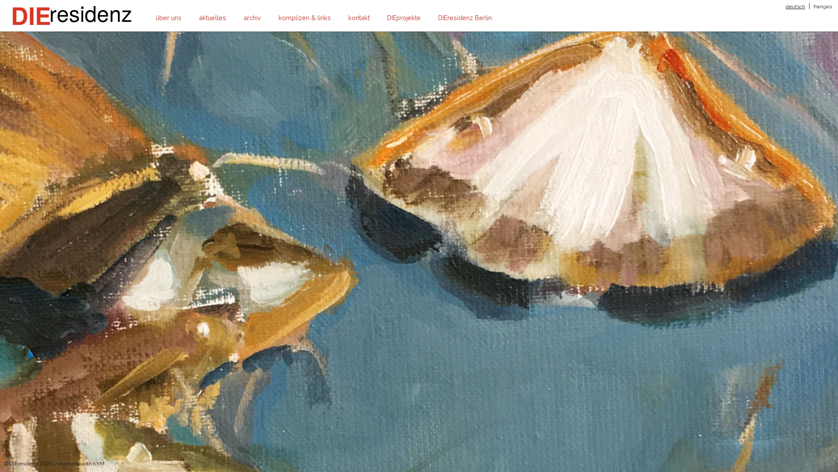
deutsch (795, 6)
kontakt (359, 17)
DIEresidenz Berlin (465, 17)
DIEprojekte (404, 17)
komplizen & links (304, 17)
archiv (252, 17)
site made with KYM (80, 464)
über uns (169, 17)
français (823, 6)
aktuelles (212, 17)
